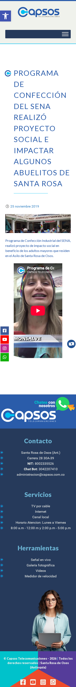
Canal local (40, 517)
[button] (5, 16)
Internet (40, 512)
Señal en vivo (41, 560)
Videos (41, 571)
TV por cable (40, 506)
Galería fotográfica (41, 565)
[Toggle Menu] (65, 34)
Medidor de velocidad (41, 576)
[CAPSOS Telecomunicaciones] (38, 12)
